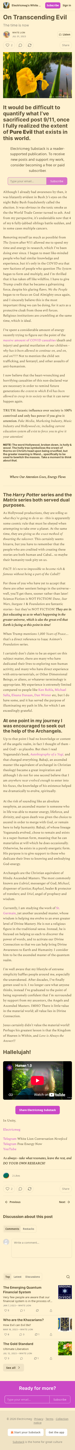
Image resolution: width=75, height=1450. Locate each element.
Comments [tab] (12, 1229)
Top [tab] (7, 1276)
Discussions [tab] (32, 1276)
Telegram (10, 1138)
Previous (15, 1202)
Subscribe (53, 5)
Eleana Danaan (22, 695)
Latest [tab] (18, 1276)
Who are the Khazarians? (23, 1320)
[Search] (68, 1277)
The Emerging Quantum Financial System (22, 1290)
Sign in (67, 5)
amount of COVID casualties (35, 340)
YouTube (9, 1149)
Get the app (56, 1432)
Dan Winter (42, 695)
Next (62, 1202)
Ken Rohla (45, 689)
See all (11, 1368)
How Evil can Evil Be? (17, 1325)
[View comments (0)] (20, 45)
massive (8, 340)
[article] (37, 1299)
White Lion (18, 32)
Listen (66, 34)
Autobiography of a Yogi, (47, 754)
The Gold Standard (18, 1344)
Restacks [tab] (28, 1229)
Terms (49, 1419)
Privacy (38, 1419)
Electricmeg (11, 1129)
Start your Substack (27, 1432)
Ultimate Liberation (16, 1349)
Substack (18, 1442)
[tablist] (19, 1229)
